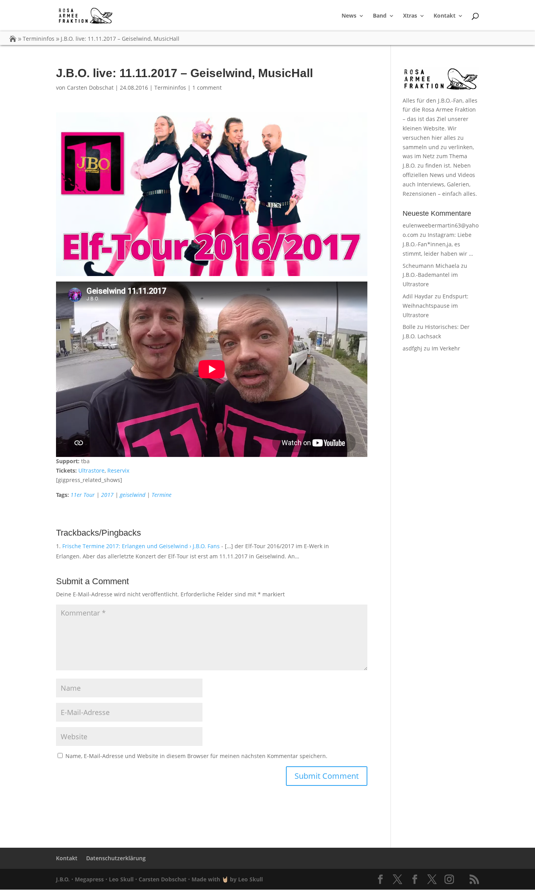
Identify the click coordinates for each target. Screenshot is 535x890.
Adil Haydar (418, 296)
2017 (107, 494)
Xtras (410, 16)
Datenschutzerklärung (116, 858)
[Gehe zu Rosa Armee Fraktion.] (12, 38)
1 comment (207, 87)
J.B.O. (63, 879)
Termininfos (170, 87)
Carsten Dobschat (90, 87)
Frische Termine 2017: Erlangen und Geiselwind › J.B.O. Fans (141, 546)
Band (380, 16)
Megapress (89, 879)
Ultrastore (91, 470)
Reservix (118, 470)
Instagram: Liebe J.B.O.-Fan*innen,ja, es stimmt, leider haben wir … (438, 244)
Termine (162, 494)
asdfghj (412, 348)
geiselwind (132, 494)
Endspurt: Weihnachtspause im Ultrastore (435, 305)
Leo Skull (121, 879)
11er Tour (82, 494)
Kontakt (444, 16)
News (349, 16)
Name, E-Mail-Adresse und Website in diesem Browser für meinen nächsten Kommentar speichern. (196, 756)
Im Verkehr (446, 348)
